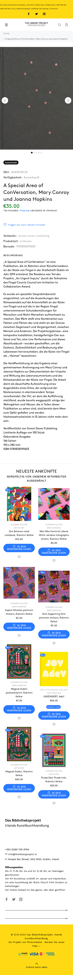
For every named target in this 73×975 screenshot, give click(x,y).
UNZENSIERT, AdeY (53, 696)
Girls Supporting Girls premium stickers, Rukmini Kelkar (54, 618)
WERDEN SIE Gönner (39, 9)
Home (6, 33)
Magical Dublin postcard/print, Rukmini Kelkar (19, 693)
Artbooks (26, 241)
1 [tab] (32, 153)
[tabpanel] (36, 98)
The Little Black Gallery (54, 690)
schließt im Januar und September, (46, 878)
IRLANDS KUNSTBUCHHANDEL (12, 5)
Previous (5, 100)
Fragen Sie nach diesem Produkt (26, 224)
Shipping (24, 210)
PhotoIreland (34, 942)
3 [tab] (36, 153)
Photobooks (54, 693)
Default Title (53, 707)
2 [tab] (34, 153)
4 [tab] (39, 153)
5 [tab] (41, 153)
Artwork (19, 528)
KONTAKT (54, 9)
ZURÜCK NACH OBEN (36, 967)
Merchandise (54, 528)
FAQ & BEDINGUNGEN (21, 9)
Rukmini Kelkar (19, 524)
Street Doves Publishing (33, 235)
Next (68, 100)
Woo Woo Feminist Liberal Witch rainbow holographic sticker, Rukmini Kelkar (54, 535)
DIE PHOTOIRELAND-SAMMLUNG (41, 5)
